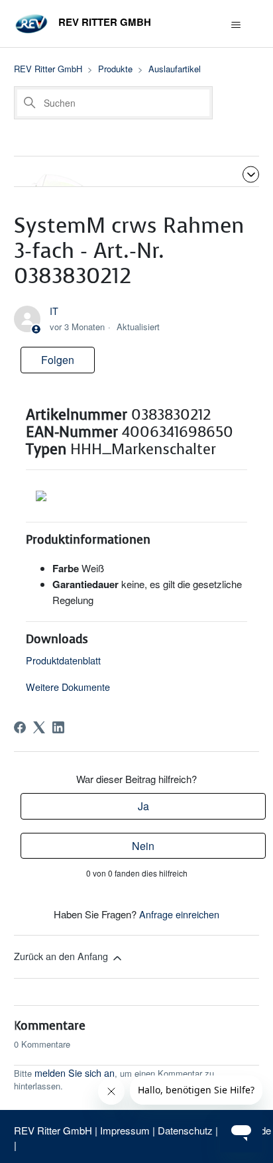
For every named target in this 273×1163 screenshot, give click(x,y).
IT (54, 311)
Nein (143, 845)
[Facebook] (20, 727)
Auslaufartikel (174, 68)
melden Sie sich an (74, 1072)
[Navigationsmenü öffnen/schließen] (235, 25)
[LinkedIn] (58, 727)
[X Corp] (39, 727)
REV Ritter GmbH (48, 68)
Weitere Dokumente (68, 687)
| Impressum (123, 1130)
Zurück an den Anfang (62, 956)
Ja (143, 806)
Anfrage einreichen (179, 914)
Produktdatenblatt (63, 660)
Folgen (57, 359)
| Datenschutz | (185, 1130)
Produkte (115, 68)
